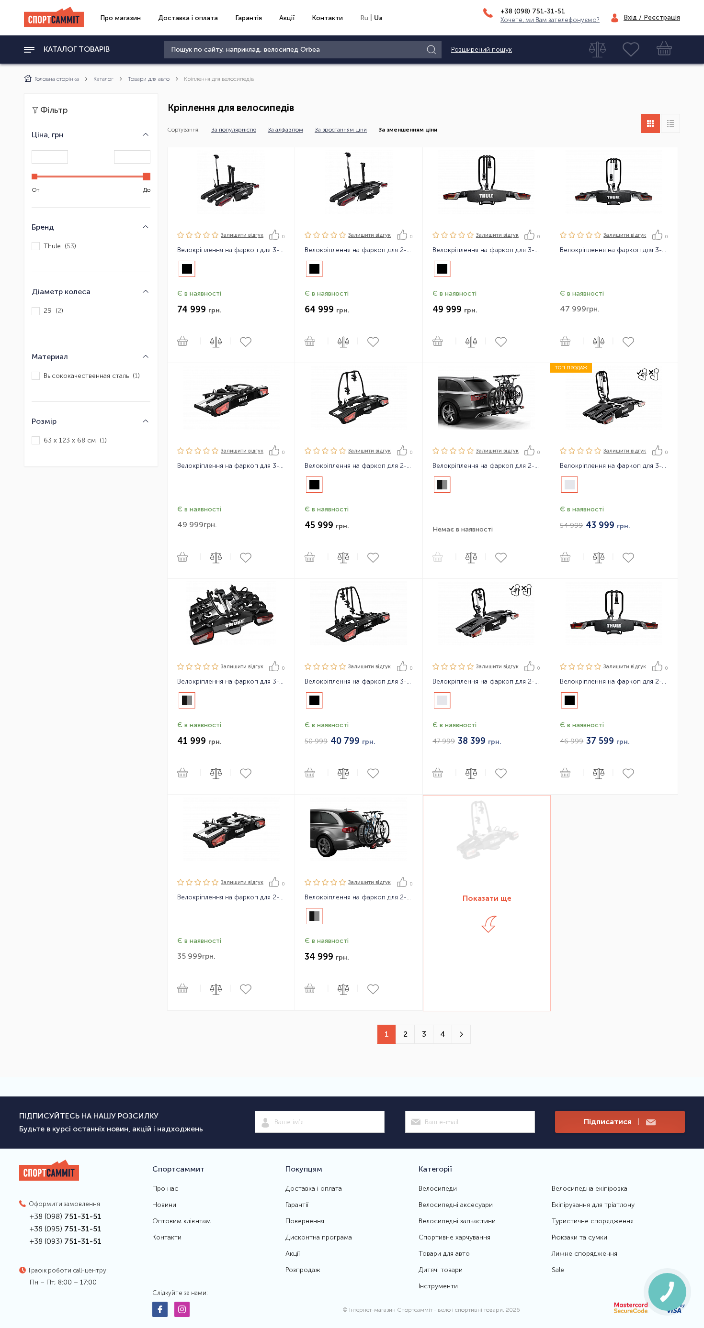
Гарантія (248, 18)
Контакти (327, 18)
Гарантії (296, 1205)
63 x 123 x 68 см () (75, 440)
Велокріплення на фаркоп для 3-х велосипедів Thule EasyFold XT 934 (614, 250)
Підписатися (611, 1121)
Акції (287, 18)
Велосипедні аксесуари (456, 1205)
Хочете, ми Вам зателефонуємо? (550, 20)
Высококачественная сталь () (92, 376)
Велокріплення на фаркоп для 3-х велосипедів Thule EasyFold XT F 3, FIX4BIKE (614, 466)
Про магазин (120, 18)
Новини (164, 1205)
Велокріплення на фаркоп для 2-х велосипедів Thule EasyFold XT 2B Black (614, 681)
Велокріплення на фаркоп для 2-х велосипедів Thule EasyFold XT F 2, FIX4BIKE (486, 681)
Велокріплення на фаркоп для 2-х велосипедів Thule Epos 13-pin (358, 250)
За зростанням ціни (341, 130)
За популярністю (233, 130)
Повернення (304, 1221)
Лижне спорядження (584, 1254)
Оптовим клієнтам (181, 1221)
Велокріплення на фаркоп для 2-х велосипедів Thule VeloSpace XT (231, 897)
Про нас (165, 1188)
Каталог (103, 79)
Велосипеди (438, 1188)
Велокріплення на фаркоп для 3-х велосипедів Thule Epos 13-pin (231, 250)
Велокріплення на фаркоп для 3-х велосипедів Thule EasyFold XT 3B (486, 250)
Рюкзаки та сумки (579, 1237)
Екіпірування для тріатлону (593, 1205)
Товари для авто (149, 79)
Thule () (60, 246)
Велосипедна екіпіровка (589, 1188)
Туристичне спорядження (593, 1221)
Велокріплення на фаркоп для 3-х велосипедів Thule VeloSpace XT (231, 466)
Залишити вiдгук (242, 235)
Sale (558, 1270)
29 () (53, 311)
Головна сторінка (56, 79)
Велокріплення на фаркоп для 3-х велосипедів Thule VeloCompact (231, 681)
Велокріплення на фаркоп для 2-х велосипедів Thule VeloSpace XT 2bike (358, 466)
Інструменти (438, 1286)
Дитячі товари (441, 1270)
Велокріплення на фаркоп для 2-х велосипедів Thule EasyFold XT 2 (486, 466)
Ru (364, 18)
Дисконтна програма (318, 1237)
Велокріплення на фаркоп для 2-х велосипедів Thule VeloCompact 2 (358, 897)
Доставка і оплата (188, 18)
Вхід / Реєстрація (652, 17)
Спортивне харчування (454, 1237)
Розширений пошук (481, 49)
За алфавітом (285, 130)
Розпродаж (302, 1270)
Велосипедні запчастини (457, 1221)
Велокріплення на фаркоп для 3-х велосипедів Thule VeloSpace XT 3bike (358, 681)
